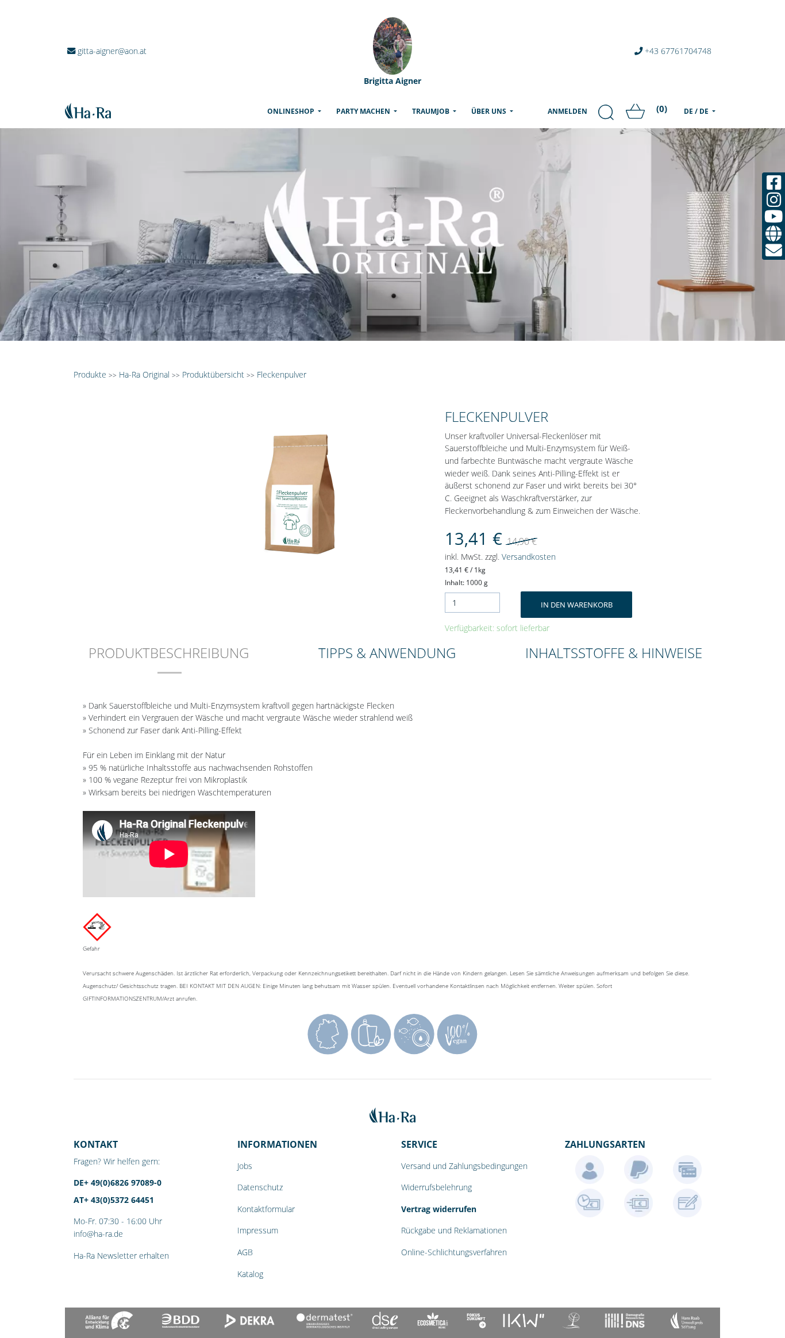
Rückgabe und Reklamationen (454, 1230)
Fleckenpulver (281, 374)
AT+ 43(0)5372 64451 (114, 1199)
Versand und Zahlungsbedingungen (464, 1165)
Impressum (257, 1230)
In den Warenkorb (577, 604)
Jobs (244, 1165)
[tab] (168, 660)
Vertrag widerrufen (438, 1209)
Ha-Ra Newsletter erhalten (121, 1255)
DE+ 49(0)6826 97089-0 (117, 1182)
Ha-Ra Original (145, 374)
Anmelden (567, 111)
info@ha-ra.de (98, 1233)
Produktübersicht (213, 374)
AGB (245, 1252)
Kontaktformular (266, 1209)
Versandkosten (529, 556)
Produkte (90, 374)
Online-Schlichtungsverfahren (454, 1252)
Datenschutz (260, 1187)
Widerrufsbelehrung (436, 1187)
